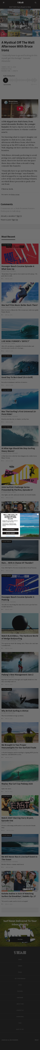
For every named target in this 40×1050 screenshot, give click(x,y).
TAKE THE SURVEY (10, 529)
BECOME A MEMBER (10, 533)
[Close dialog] (38, 514)
